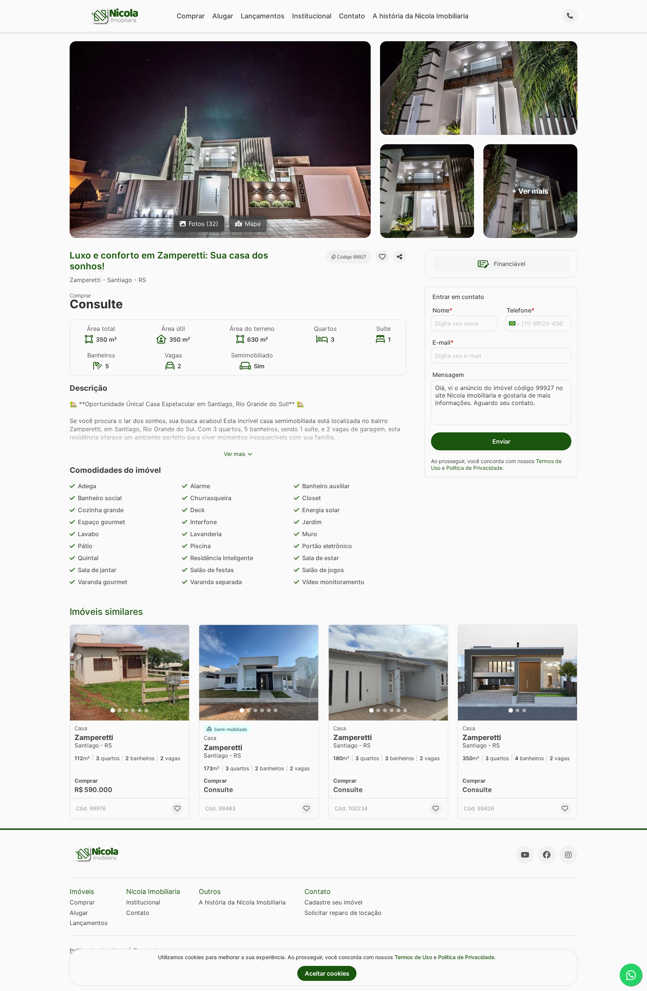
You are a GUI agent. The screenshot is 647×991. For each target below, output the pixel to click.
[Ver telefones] (569, 16)
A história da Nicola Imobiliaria (420, 16)
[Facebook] (547, 855)
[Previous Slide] (78, 672)
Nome (442, 310)
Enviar (501, 441)
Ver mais (235, 454)
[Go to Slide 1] (112, 710)
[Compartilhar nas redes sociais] (399, 256)
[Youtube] (525, 855)
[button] (129, 672)
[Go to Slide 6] (146, 710)
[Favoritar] (382, 256)
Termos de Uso (413, 957)
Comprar (191, 16)
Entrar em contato (458, 296)
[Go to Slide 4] (133, 710)
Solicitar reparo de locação (343, 912)
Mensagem (448, 374)
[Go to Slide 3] (126, 710)
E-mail (442, 342)
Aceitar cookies (327, 973)
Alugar (222, 16)
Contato (352, 16)
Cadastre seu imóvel (333, 902)
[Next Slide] (181, 672)
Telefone (520, 310)
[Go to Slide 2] (119, 710)
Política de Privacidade (474, 468)
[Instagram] (568, 855)
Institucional (311, 16)
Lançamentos (263, 16)
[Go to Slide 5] (140, 710)
